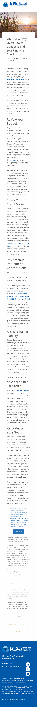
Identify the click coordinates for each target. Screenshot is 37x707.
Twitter (25, 624)
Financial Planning (14, 58)
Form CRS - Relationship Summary (13, 699)
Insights (25, 58)
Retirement (11, 60)
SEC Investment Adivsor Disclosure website (14, 682)
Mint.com (13, 160)
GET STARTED (18, 531)
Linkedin (18, 631)
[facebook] (28, 669)
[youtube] (28, 673)
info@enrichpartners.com (10, 666)
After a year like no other (16, 79)
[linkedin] (28, 664)
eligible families (22, 390)
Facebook (12, 624)
